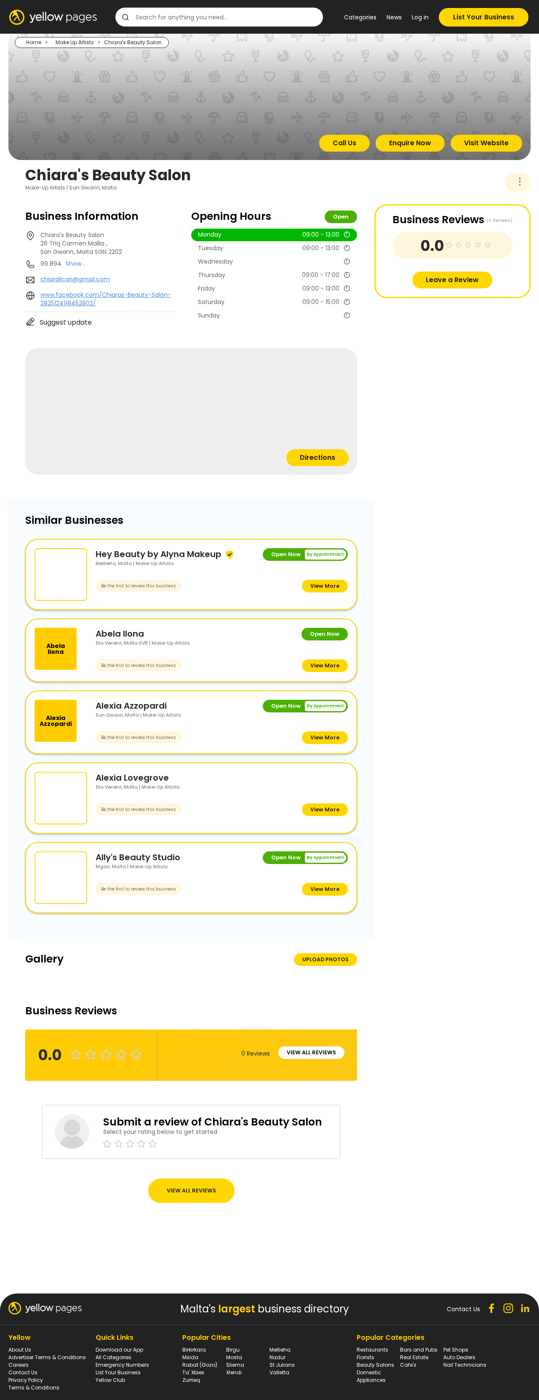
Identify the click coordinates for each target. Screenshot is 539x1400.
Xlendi (234, 1372)
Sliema (235, 1364)
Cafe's (408, 1364)
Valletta (279, 1372)
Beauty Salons (375, 1364)
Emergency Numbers (122, 1364)
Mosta (234, 1357)
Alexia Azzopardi (131, 706)
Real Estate (414, 1357)
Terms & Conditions (33, 1387)
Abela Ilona (120, 634)
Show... (75, 263)
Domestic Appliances (371, 1376)
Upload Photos (325, 959)
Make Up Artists (75, 42)
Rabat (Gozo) (199, 1364)
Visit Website (486, 143)
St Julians (282, 1364)
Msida (190, 1357)
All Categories (113, 1357)
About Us (19, 1349)
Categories (360, 17)
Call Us (344, 143)
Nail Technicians (464, 1364)
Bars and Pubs (419, 1349)
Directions (317, 457)
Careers (18, 1364)
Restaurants (372, 1349)
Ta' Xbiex (193, 1372)
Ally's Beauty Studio (138, 857)
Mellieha (280, 1349)
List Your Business (483, 17)
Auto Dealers (459, 1357)
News (394, 17)
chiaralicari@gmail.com (75, 279)
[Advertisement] (437, 357)
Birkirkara (194, 1349)
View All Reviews (311, 1052)
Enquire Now (410, 143)
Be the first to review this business (138, 586)
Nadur (278, 1357)
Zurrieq (191, 1380)
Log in (420, 17)
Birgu (233, 1349)
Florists (365, 1357)
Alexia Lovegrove (132, 778)
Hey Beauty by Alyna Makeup (158, 554)
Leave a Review (452, 280)
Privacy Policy (25, 1380)
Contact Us (22, 1372)
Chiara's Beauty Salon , (81, 243)
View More (324, 585)
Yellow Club (110, 1380)
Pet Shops (455, 1349)
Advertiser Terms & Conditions (47, 1357)
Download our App (119, 1349)
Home (33, 42)
